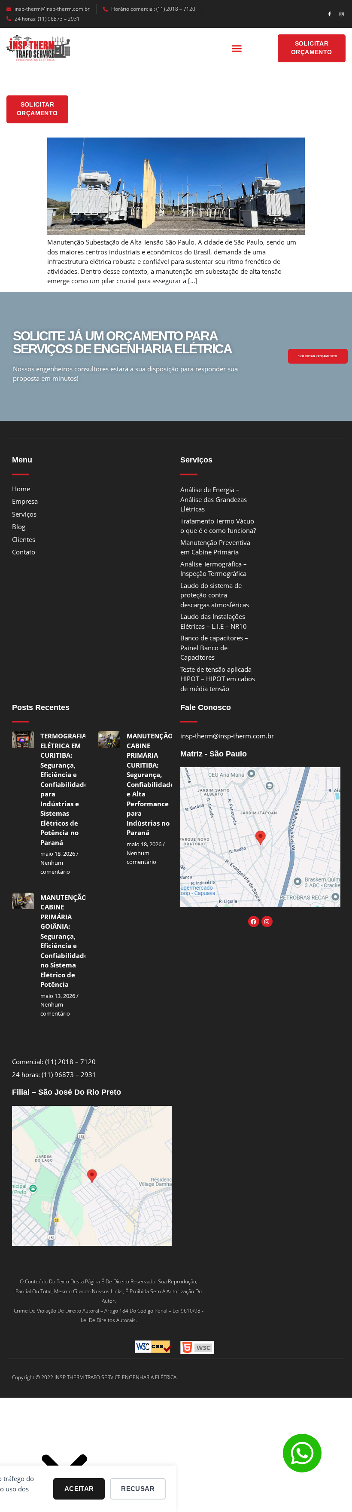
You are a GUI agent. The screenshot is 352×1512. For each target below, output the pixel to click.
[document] (176, 1459)
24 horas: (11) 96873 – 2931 (47, 18)
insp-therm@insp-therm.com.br (52, 8)
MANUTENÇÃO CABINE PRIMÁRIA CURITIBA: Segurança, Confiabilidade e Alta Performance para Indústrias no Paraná (150, 784)
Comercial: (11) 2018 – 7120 (54, 1061)
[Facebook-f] (329, 14)
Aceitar (79, 1488)
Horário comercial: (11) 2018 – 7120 (153, 8)
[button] (237, 48)
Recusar (138, 1488)
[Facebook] (253, 921)
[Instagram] (341, 14)
